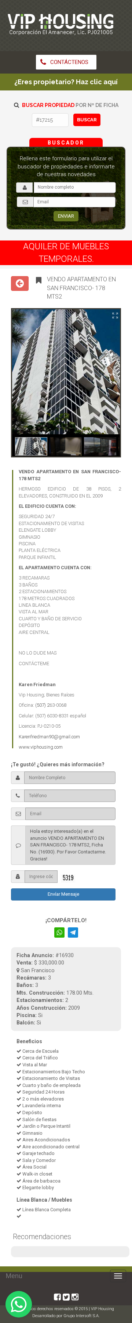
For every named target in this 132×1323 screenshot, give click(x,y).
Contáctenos (68, 62)
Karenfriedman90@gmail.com (49, 736)
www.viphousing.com (41, 747)
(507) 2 (42, 705)
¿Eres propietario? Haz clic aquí (66, 82)
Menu (14, 1276)
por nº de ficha (70, 105)
